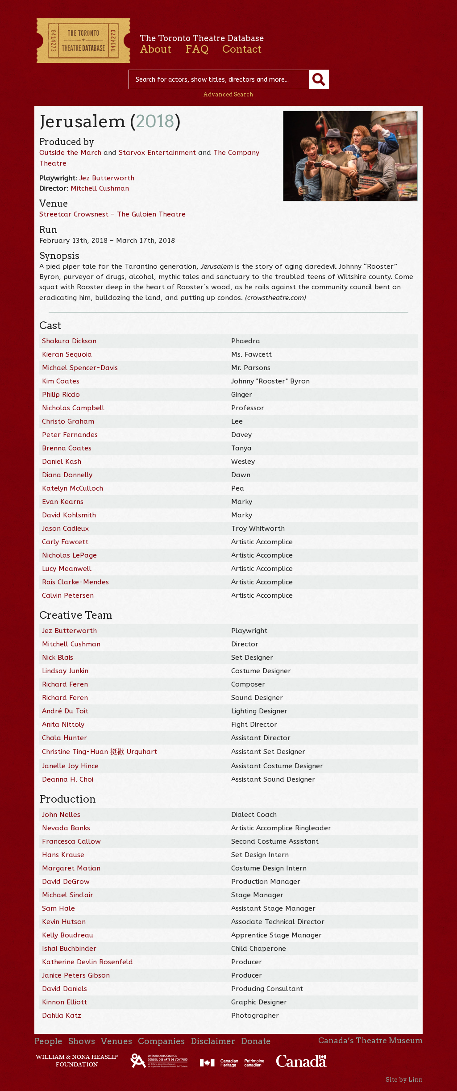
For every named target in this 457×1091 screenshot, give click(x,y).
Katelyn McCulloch (72, 488)
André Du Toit (65, 711)
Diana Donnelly (67, 475)
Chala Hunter (64, 738)
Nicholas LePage (69, 555)
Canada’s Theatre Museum (370, 1040)
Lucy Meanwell (66, 569)
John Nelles (61, 815)
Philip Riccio (61, 395)
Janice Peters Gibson (76, 975)
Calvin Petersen (68, 595)
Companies (161, 1041)
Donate (256, 1041)
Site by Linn (404, 1079)
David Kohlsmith (69, 515)
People (48, 1041)
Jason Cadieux (65, 529)
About (155, 49)
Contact (242, 49)
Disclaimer (213, 1041)
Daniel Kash (61, 462)
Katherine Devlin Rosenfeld (87, 962)
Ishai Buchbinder (69, 949)
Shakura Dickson (69, 341)
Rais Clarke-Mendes (75, 582)
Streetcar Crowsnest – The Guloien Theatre (112, 214)
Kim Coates (60, 381)
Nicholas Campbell (73, 408)
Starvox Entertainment (157, 153)
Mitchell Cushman (100, 188)
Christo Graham (68, 421)
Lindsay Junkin (65, 671)
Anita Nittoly (63, 724)
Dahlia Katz (61, 1016)
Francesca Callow (71, 841)
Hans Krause (63, 855)
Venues (116, 1041)
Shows (81, 1041)
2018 (155, 121)
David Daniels (64, 989)
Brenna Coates (66, 448)
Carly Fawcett (65, 542)
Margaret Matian (71, 868)
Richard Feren (65, 684)
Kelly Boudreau (67, 935)
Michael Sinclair (67, 895)
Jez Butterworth (106, 178)
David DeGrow (66, 882)
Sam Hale (58, 908)
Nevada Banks (66, 828)
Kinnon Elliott (64, 1002)
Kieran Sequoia (67, 354)
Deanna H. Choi (67, 779)
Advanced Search (228, 94)
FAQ (196, 49)
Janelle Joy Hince (70, 766)
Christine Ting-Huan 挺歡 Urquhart (99, 752)
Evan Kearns (62, 502)
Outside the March (70, 153)
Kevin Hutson (64, 922)
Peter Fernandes (70, 435)
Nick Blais (57, 658)
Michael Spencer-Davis (80, 368)
